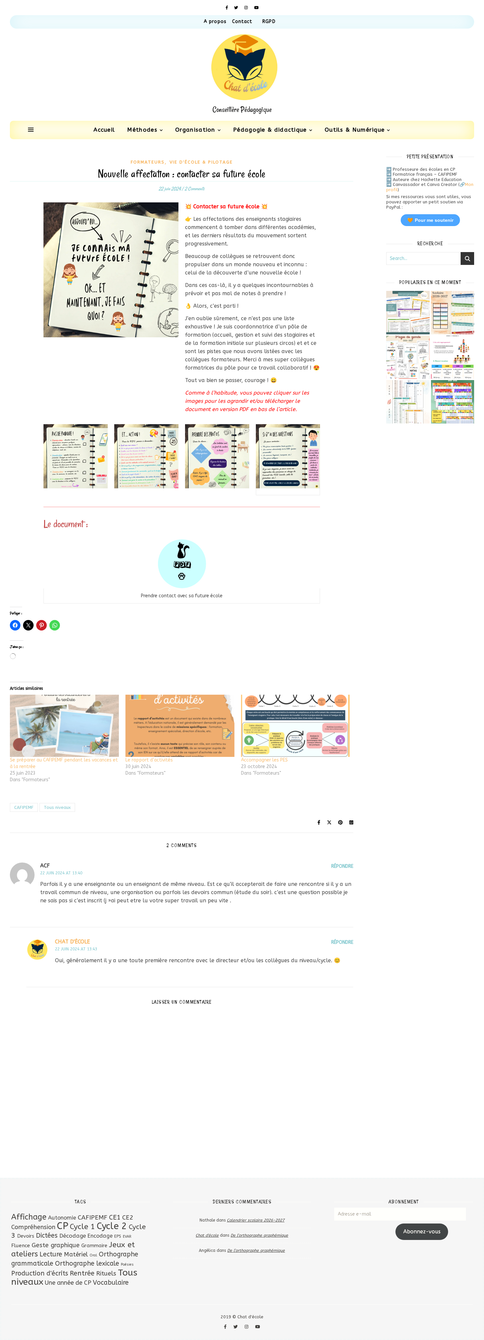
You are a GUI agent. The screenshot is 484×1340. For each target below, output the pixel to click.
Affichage (28, 1217)
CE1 (115, 1217)
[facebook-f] (227, 7)
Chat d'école (72, 942)
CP (62, 1226)
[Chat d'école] (242, 75)
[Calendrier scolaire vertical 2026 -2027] (408, 402)
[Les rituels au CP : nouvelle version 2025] (452, 357)
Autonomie (62, 1218)
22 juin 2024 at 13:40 (61, 873)
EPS (117, 1236)
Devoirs (25, 1236)
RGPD (268, 21)
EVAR (127, 1236)
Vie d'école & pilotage (201, 162)
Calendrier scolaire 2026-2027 (255, 1220)
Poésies (127, 1264)
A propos (215, 21)
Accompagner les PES (264, 760)
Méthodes (142, 129)
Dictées (47, 1235)
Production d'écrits (39, 1273)
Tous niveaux (57, 807)
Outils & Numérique (355, 129)
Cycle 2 (112, 1226)
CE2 (127, 1217)
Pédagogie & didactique (270, 129)
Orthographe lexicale (87, 1263)
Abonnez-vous (422, 1231)
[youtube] (256, 7)
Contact (242, 21)
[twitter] (236, 7)
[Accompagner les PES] (295, 726)
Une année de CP (68, 1282)
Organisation (195, 129)
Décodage (72, 1235)
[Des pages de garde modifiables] (408, 357)
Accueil (104, 129)
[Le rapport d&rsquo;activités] (179, 726)
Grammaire (94, 1246)
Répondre (342, 866)
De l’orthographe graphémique (259, 1235)
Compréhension (33, 1227)
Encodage (100, 1236)
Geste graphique (56, 1245)
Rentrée (82, 1273)
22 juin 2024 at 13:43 (76, 949)
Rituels (106, 1273)
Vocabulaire (111, 1282)
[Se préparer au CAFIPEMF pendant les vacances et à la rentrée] (64, 726)
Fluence (20, 1246)
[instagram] (246, 7)
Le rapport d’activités (149, 760)
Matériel (76, 1254)
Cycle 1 (82, 1226)
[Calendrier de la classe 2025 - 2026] (452, 402)
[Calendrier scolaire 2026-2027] (452, 312)
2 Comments (194, 189)
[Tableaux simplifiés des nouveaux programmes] (408, 312)
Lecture (51, 1254)
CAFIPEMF (24, 807)
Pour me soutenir (430, 220)
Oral (93, 1255)
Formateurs (148, 162)
